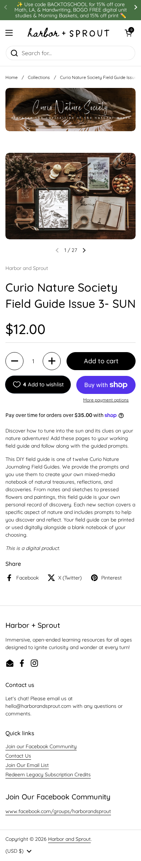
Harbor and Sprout (69, 839)
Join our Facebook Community (41, 746)
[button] (128, 33)
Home (11, 77)
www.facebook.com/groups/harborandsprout (58, 811)
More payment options (106, 400)
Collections (39, 77)
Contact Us (18, 756)
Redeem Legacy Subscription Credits (48, 774)
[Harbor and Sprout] (68, 33)
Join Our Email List (27, 765)
